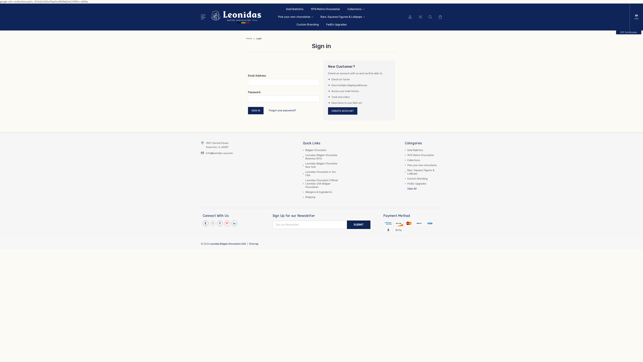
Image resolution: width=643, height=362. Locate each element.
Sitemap (253, 244)
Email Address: (257, 75)
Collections (354, 9)
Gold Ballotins (294, 9)
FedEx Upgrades (336, 24)
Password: (254, 92)
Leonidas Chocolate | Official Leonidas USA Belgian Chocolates (321, 184)
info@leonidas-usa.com (219, 153)
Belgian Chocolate (315, 150)
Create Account (343, 110)
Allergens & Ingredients (318, 192)
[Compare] (420, 19)
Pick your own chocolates (294, 16)
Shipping (310, 197)
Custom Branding (308, 24)
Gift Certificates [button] (628, 32)
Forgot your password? (282, 110)
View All (412, 188)
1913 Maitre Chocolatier (325, 9)
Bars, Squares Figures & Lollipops (341, 16)
